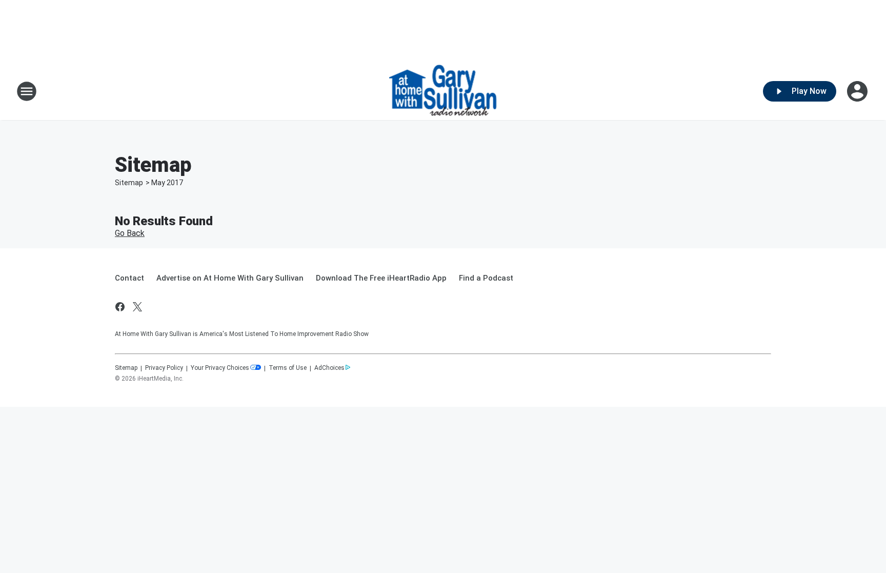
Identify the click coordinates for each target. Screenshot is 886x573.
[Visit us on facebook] (120, 307)
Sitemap (129, 183)
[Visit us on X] (137, 307)
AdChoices (329, 367)
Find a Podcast (486, 278)
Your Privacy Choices (220, 367)
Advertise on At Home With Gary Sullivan (230, 278)
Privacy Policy (164, 367)
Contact (129, 278)
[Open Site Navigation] (26, 91)
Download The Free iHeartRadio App (381, 278)
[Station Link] (443, 91)
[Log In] (858, 91)
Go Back (130, 233)
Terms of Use (288, 367)
